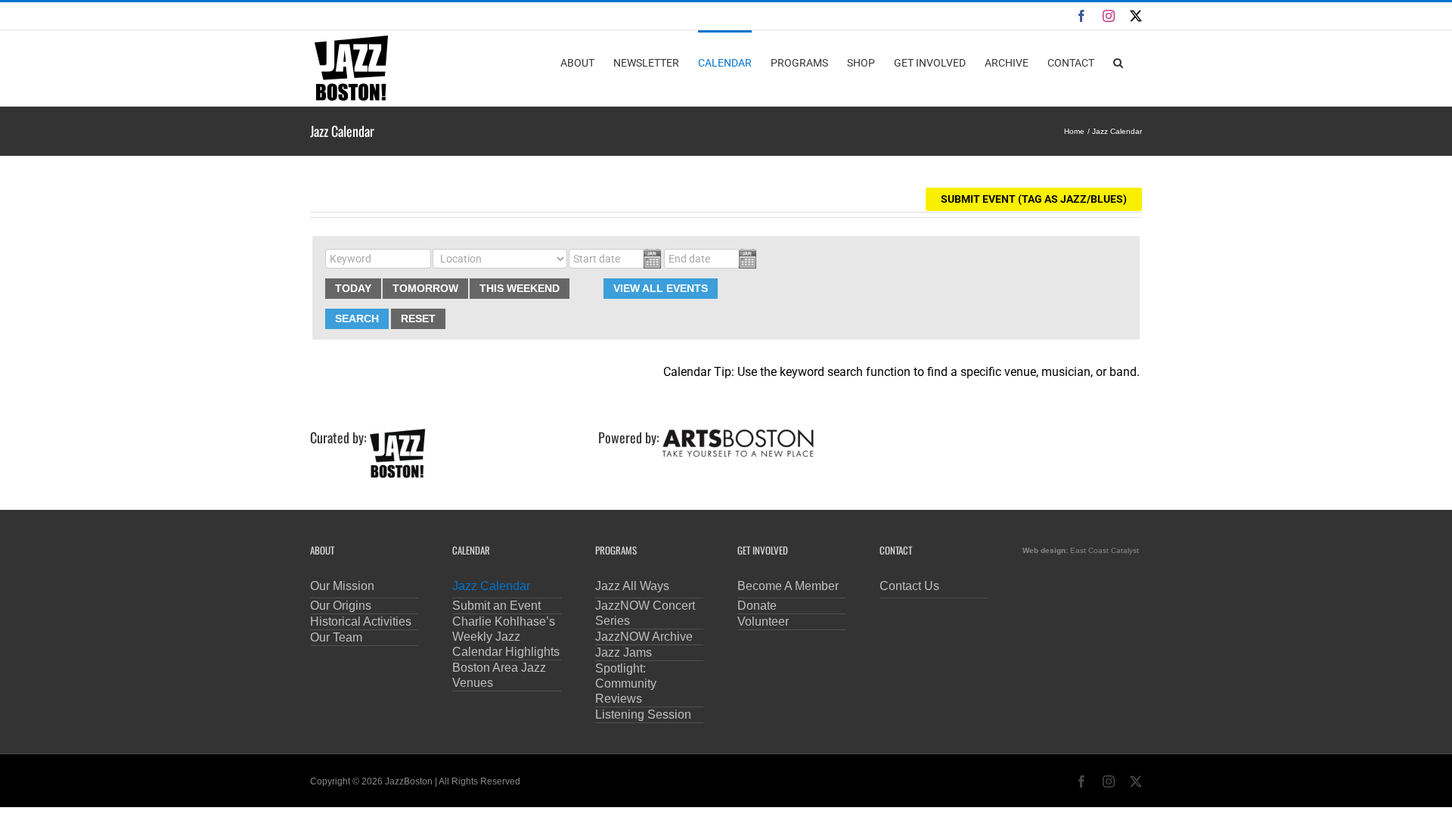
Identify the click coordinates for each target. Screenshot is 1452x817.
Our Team (336, 637)
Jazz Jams (623, 652)
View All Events (660, 288)
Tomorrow (425, 288)
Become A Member (788, 585)
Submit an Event (496, 605)
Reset (418, 318)
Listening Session (643, 714)
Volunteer (763, 621)
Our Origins (340, 605)
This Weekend (519, 288)
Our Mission (342, 585)
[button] (1118, 62)
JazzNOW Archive (644, 636)
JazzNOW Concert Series (645, 613)
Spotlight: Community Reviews (625, 683)
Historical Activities (360, 621)
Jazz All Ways (632, 585)
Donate (757, 605)
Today (353, 288)
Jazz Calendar (491, 585)
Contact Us (909, 585)
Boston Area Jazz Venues (499, 675)
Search (357, 318)
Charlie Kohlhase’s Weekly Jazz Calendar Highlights (506, 636)
